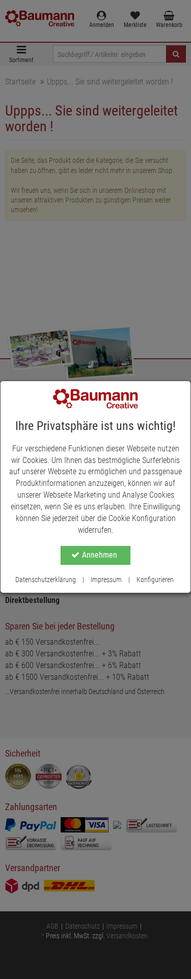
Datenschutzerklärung (45, 579)
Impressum (106, 579)
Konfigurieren (155, 579)
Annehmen (99, 555)
